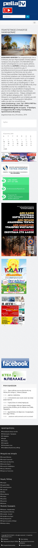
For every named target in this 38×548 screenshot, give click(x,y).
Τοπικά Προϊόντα (6, 487)
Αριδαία (4, 499)
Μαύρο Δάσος (6, 523)
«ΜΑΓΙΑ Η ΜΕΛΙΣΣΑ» (14, 395)
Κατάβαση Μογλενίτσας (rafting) (11, 447)
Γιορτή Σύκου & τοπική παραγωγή (18, 402)
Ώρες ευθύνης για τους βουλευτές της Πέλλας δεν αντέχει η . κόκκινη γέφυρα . (17, 391)
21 (22, 143)
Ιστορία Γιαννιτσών (7, 459)
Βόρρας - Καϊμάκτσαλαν (8, 509)
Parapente (5, 443)
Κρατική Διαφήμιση (26, 545)
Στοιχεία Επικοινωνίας (9, 545)
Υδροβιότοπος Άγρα (7, 516)
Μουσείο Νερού (6, 464)
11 (8, 141)
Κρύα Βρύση (5, 494)
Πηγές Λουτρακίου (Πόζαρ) (9, 521)
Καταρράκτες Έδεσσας (8, 512)
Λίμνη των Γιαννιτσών (7, 471)
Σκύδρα (4, 496)
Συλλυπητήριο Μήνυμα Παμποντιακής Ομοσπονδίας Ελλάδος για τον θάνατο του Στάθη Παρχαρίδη (18, 407)
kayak (4, 438)
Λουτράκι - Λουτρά (7, 514)
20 (17, 143)
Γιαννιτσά (4, 489)
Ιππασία (5, 441)
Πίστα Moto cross (7, 445)
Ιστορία (4, 482)
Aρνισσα (4, 501)
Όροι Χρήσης (24, 539)
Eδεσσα (4, 503)
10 (4, 141)
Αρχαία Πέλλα (5, 485)
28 (22, 145)
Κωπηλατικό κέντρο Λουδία (10, 431)
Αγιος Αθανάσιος (6, 468)
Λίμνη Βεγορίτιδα (6, 518)
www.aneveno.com (6, 537)
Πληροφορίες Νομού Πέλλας (10, 541)
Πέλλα (3, 492)
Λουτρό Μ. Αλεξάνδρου (8, 466)
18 (8, 143)
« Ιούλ (5, 149)
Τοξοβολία (6, 436)
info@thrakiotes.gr (8, 108)
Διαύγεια (5, 539)
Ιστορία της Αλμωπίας (8, 462)
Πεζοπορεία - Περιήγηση (9, 434)
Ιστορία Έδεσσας (6, 457)
